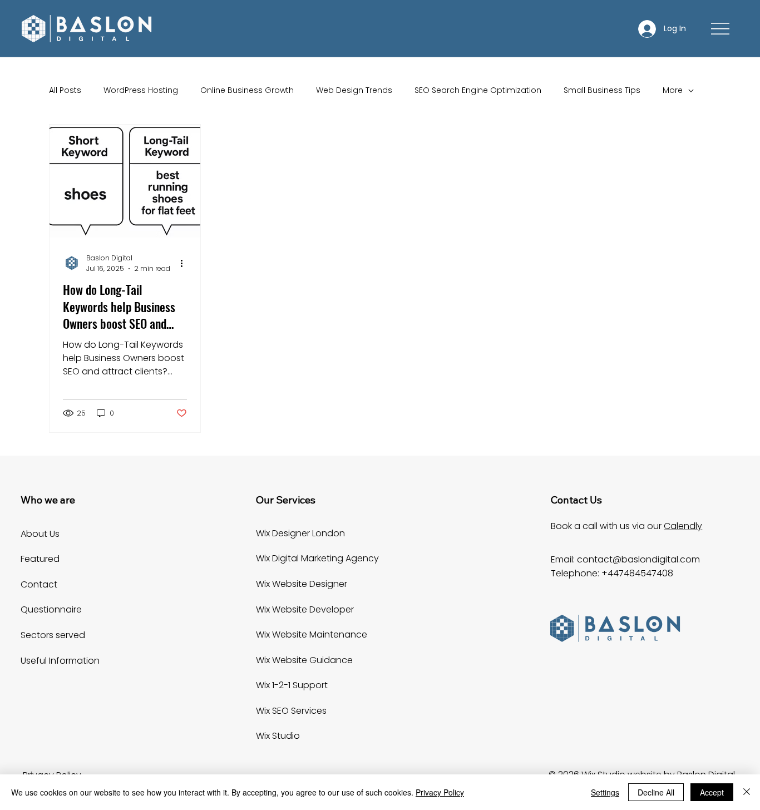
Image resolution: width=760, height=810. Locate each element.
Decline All (656, 792)
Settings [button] (605, 792)
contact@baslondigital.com (638, 559)
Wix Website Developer (305, 609)
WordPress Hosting (140, 90)
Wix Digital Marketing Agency (317, 558)
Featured (40, 558)
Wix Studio (278, 735)
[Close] (746, 792)
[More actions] (185, 263)
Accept (712, 792)
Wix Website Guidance (304, 660)
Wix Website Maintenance (311, 634)
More (673, 90)
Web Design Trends (354, 90)
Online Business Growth (247, 90)
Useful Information (60, 660)
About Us (40, 533)
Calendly (683, 526)
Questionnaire (51, 609)
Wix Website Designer (301, 583)
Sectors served (53, 635)
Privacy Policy (440, 792)
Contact (39, 584)
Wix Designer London (300, 533)
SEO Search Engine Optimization (477, 90)
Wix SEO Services (291, 710)
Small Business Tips (602, 90)
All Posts (65, 90)
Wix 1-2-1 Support (292, 685)
